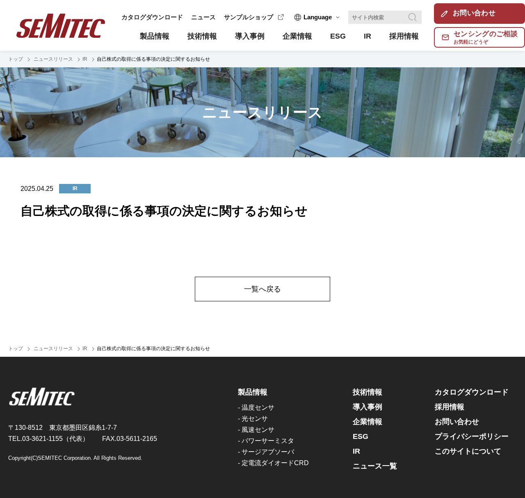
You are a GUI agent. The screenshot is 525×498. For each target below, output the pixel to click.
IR (84, 59)
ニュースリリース (52, 59)
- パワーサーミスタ (266, 440)
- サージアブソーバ (266, 451)
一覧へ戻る (262, 289)
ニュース (203, 17)
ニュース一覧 (375, 466)
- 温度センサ (256, 407)
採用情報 (449, 407)
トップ (15, 59)
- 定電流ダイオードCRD (273, 462)
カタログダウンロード (152, 17)
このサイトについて (468, 451)
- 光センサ (253, 418)
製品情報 (252, 392)
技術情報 (367, 392)
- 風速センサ (256, 429)
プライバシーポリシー (472, 436)
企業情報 (367, 422)
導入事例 (367, 407)
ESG (360, 436)
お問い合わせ (457, 422)
